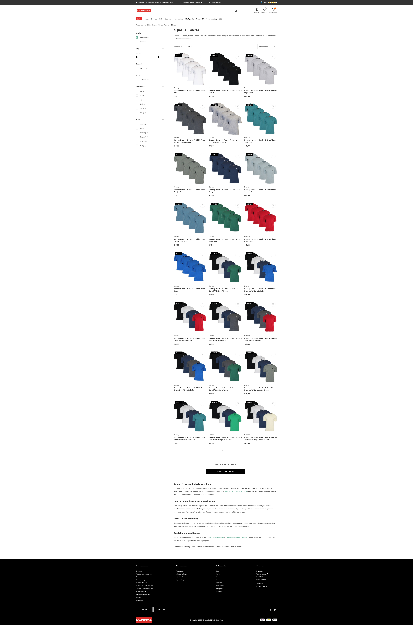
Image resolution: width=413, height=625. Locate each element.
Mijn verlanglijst (181, 580)
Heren (146, 19)
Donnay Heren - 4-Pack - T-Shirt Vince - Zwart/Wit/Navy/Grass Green (225, 438)
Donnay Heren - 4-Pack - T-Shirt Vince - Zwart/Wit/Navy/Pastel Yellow (260, 438)
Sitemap (138, 597)
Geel (143, 124)
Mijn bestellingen (181, 574)
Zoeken (236, 11)
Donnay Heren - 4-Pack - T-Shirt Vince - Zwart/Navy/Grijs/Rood (260, 339)
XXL (143, 108)
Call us (144, 609)
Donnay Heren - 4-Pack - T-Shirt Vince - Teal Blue (260, 141)
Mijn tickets (180, 577)
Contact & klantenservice (144, 588)
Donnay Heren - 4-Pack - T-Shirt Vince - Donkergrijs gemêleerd (190, 141)
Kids (161, 19)
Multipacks (189, 19)
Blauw (144, 133)
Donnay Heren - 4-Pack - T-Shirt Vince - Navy (225, 191)
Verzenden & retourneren (144, 586)
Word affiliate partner (143, 594)
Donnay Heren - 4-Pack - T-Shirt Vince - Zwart (225, 92)
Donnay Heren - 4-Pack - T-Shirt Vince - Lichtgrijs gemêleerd (225, 141)
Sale (139, 19)
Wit (143, 146)
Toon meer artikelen (225, 471)
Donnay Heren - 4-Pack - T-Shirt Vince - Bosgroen (225, 240)
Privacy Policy (140, 580)
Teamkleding (211, 19)
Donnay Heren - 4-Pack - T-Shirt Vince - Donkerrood (260, 240)
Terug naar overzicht (143, 25)
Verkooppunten (141, 591)
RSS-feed (219, 620)
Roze (143, 128)
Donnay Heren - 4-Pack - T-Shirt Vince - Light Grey (260, 92)
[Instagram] (275, 609)
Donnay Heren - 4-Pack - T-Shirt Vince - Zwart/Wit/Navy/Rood (190, 339)
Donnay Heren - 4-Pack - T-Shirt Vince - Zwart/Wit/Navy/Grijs (225, 339)
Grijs (143, 141)
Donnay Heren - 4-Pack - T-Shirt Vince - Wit (190, 92)
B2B (220, 19)
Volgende (228, 450)
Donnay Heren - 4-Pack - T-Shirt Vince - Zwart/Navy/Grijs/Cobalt (190, 389)
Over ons (139, 571)
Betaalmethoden (141, 583)
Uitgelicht (200, 19)
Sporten (168, 19)
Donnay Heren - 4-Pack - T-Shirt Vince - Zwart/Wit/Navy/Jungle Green (260, 389)
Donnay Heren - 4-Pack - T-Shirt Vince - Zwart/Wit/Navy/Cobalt (260, 290)
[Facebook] (270, 609)
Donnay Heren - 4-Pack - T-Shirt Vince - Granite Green (260, 191)
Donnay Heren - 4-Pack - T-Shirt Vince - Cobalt (190, 290)
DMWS (212, 620)
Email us (161, 609)
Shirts (160, 25)
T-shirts (166, 25)
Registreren (180, 571)
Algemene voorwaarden (144, 574)
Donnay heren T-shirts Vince (235, 491)
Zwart (144, 137)
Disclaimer (139, 577)
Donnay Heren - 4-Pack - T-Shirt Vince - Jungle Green (190, 191)
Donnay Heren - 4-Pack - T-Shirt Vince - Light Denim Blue (190, 240)
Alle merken (144, 37)
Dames (154, 19)
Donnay (143, 42)
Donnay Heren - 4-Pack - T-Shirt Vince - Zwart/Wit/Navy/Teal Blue (190, 438)
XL (142, 104)
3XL (143, 113)
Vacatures (139, 600)
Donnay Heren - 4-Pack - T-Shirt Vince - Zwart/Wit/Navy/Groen (225, 290)
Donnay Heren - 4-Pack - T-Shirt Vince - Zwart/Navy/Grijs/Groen (225, 389)
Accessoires (178, 19)
